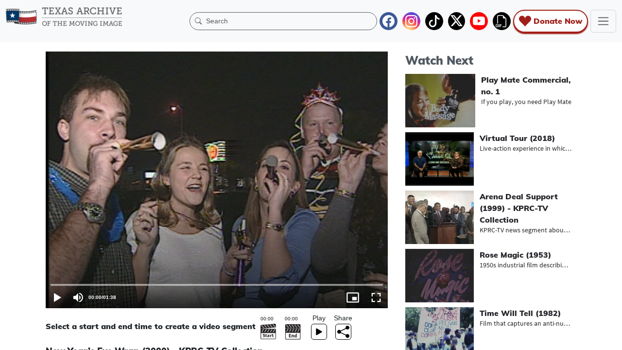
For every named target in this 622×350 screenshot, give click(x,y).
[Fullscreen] (376, 297)
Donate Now (558, 21)
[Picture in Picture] (352, 297)
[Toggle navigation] (603, 21)
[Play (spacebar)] (57, 297)
